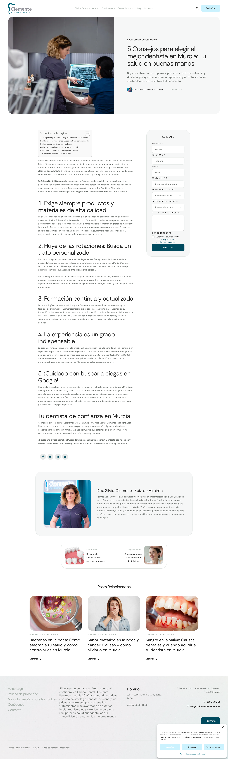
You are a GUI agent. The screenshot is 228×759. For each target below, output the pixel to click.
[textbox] (167, 184)
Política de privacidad (188, 754)
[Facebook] (43, 457)
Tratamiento (159, 178)
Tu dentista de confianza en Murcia (56, 153)
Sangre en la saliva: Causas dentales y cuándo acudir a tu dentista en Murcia (171, 644)
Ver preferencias (214, 747)
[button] (222, 727)
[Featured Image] (56, 613)
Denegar (192, 747)
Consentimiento (163, 233)
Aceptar (170, 747)
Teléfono (158, 155)
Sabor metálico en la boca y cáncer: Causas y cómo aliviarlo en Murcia (113, 644)
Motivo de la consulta (166, 213)
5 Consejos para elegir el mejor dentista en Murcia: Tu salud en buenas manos (166, 56)
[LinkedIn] (58, 457)
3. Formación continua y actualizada (56, 144)
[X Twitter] (50, 457)
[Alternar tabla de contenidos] (86, 133)
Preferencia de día (163, 189)
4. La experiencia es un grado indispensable (60, 147)
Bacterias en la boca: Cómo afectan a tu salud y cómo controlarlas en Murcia (55, 644)
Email (155, 166)
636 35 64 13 (213, 702)
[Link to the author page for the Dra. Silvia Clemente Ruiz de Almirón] (129, 89)
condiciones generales (165, 242)
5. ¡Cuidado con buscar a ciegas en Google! (59, 150)
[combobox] (168, 184)
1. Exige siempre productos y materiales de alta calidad (65, 137)
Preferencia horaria (165, 201)
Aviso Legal (202, 754)
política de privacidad (165, 239)
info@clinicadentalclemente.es (205, 706)
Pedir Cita (168, 247)
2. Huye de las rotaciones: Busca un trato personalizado (65, 141)
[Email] (65, 457)
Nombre (157, 143)
